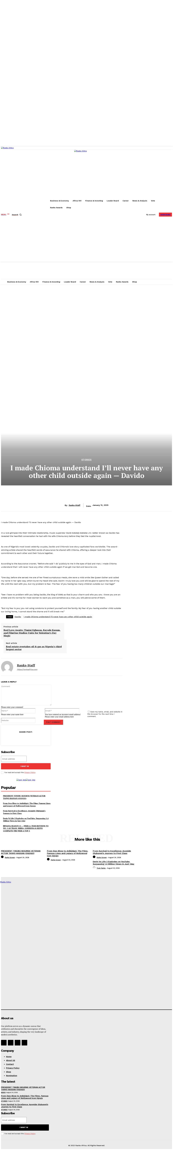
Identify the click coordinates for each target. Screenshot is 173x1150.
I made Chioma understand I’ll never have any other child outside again (58, 617)
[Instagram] (10, 1042)
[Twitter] (21, 738)
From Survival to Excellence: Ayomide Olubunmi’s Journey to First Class (112, 852)
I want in (24, 766)
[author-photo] (2, 857)
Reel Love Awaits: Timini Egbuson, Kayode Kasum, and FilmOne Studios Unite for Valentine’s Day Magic (32, 633)
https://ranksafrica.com (27, 669)
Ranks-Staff (74, 505)
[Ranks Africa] (22, 204)
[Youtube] (24, 1042)
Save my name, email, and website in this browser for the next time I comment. (104, 714)
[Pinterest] (30, 738)
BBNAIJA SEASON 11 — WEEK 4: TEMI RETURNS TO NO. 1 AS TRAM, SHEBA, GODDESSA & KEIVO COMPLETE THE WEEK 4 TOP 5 (26, 828)
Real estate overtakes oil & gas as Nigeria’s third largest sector (34, 648)
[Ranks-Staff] (7, 667)
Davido (18, 617)
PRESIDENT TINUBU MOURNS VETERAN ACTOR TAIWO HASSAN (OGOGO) (24, 797)
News (3, 1092)
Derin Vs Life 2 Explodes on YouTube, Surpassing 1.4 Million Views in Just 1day (26, 819)
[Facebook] (12, 738)
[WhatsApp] (39, 738)
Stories (86, 460)
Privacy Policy (29, 772)
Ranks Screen (10, 857)
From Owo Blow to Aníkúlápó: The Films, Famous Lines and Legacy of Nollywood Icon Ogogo (27, 804)
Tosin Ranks (101, 868)
